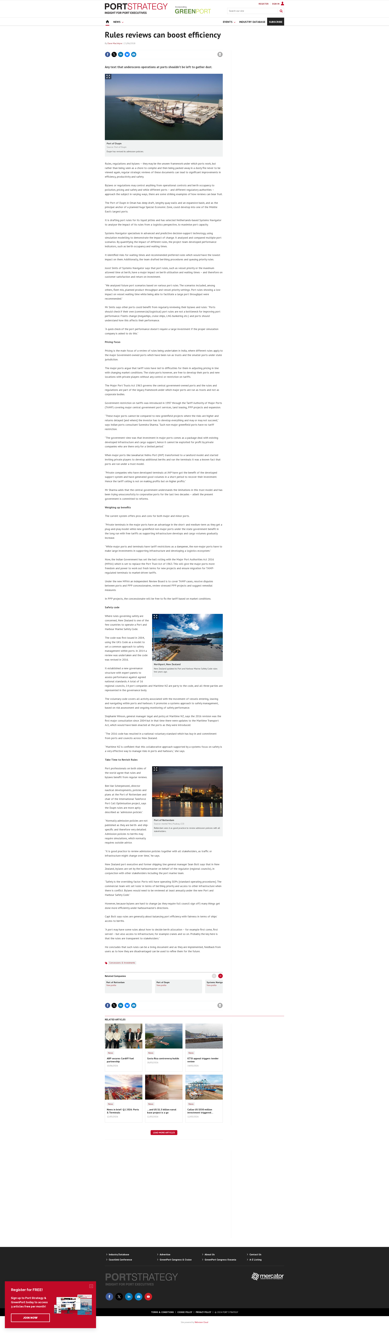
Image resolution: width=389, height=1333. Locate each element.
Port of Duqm (163, 982)
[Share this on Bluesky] (127, 54)
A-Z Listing (256, 1259)
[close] (222, 48)
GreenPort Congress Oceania (220, 1259)
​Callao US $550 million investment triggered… (200, 1111)
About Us (210, 1254)
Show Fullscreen (108, 76)
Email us (139, 1297)
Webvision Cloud (201, 1322)
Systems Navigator (216, 982)
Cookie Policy (184, 1312)
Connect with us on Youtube (148, 1297)
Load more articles (164, 1132)
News (110, 1053)
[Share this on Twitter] (114, 54)
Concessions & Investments (122, 962)
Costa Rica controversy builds (163, 1058)
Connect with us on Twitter (119, 1297)
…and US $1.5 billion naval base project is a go (161, 1111)
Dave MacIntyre (115, 43)
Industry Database (119, 1254)
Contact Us (255, 1254)
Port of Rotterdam (115, 982)
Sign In (275, 4)
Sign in (184, 48)
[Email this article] (133, 54)
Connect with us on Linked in (129, 1297)
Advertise (165, 1254)
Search (281, 11)
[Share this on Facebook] (107, 54)
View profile (111, 985)
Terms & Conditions (162, 1312)
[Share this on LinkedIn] (120, 54)
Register (264, 4)
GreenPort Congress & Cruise (176, 1259)
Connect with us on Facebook (109, 1297)
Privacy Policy (203, 1312)
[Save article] (220, 54)
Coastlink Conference (120, 1259)
